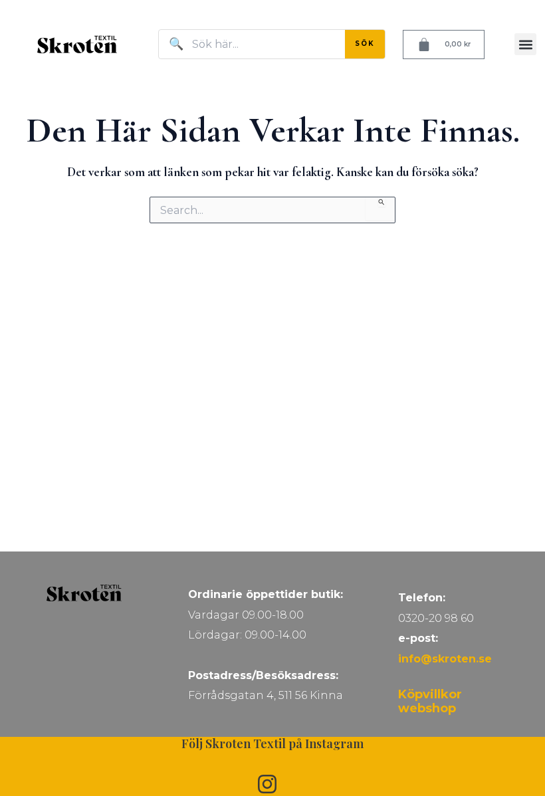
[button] (525, 44)
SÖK (365, 43)
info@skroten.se (445, 658)
